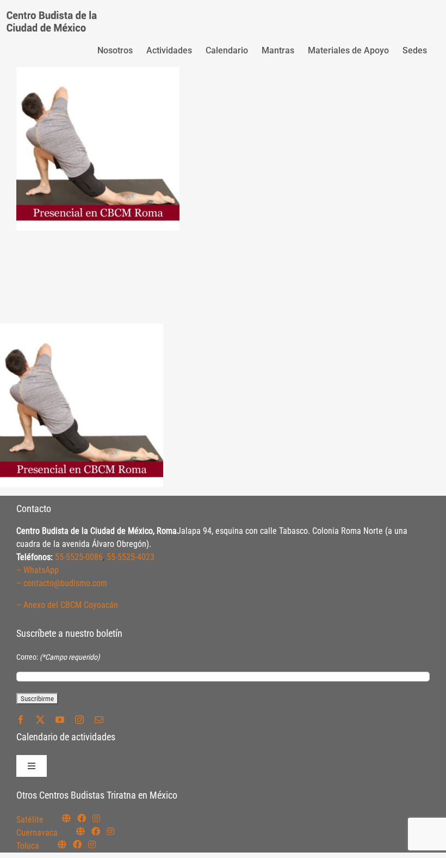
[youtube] (59, 719)
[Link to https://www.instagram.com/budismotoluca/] (92, 844)
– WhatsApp (37, 570)
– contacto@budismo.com (61, 583)
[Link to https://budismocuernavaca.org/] (80, 831)
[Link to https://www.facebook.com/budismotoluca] (77, 844)
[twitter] (40, 719)
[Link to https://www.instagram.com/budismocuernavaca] (110, 831)
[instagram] (79, 719)
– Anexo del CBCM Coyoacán (67, 605)
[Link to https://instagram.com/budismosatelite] (96, 818)
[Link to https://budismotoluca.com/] (62, 844)
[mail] (99, 719)
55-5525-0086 (79, 557)
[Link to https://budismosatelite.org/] (66, 818)
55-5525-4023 (130, 557)
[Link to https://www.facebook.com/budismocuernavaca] (95, 831)
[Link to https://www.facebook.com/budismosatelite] (81, 818)
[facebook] (20, 719)
